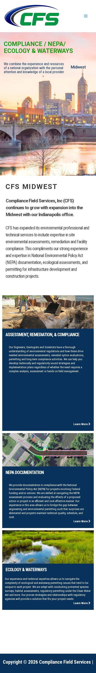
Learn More (80, 424)
